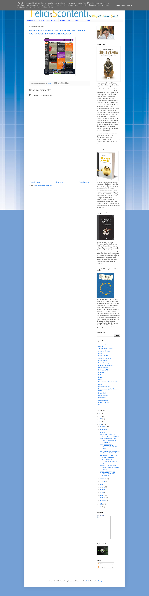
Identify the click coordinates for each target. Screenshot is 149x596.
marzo (102, 495)
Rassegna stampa (104, 386)
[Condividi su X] (64, 83)
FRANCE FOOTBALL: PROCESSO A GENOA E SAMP (108, 446)
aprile (102, 492)
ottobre (102, 432)
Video (100, 405)
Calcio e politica (103, 356)
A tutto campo (102, 344)
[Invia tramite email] (59, 83)
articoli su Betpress (104, 351)
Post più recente (35, 182)
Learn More (120, 5)
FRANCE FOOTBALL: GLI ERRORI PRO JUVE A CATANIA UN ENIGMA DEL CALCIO (57, 32)
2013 (100, 422)
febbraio (103, 498)
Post (100, 564)
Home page (59, 182)
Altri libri (100, 346)
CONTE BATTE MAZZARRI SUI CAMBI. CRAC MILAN (110, 452)
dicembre (103, 427)
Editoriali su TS (103, 367)
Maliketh (86, 581)
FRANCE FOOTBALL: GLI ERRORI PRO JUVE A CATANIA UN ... (108, 440)
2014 (100, 419)
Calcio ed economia (104, 358)
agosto (102, 481)
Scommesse (102, 398)
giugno (102, 487)
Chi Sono (86, 20)
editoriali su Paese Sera (105, 365)
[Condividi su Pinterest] (68, 83)
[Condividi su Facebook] (66, 83)
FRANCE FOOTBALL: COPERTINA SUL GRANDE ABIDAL (109, 461)
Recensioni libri (103, 395)
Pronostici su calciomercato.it (107, 382)
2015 (100, 416)
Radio (62, 20)
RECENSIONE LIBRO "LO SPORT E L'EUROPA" (108, 456)
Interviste (101, 372)
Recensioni (102, 393)
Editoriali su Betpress (105, 363)
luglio (102, 484)
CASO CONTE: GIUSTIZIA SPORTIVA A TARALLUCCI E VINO (109, 467)
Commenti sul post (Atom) (43, 185)
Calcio (100, 353)
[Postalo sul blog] (61, 83)
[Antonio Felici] (104, 539)
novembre (103, 429)
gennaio (103, 500)
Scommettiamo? (103, 400)
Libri (99, 375)
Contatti (76, 20)
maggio (102, 490)
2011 (100, 504)
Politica (100, 379)
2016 (100, 413)
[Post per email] (55, 83)
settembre (103, 479)
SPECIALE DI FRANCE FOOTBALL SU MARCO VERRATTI (108, 473)
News (100, 377)
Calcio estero (102, 360)
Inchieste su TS (103, 370)
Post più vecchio (84, 182)
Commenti (102, 567)
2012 (100, 424)
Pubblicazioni (52, 20)
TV (69, 20)
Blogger (100, 581)
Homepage (31, 20)
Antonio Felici (100, 515)
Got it (129, 5)
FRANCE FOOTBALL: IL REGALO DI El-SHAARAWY (110, 435)
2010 (100, 507)
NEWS (41, 20)
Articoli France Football (105, 349)
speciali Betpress (103, 402)
